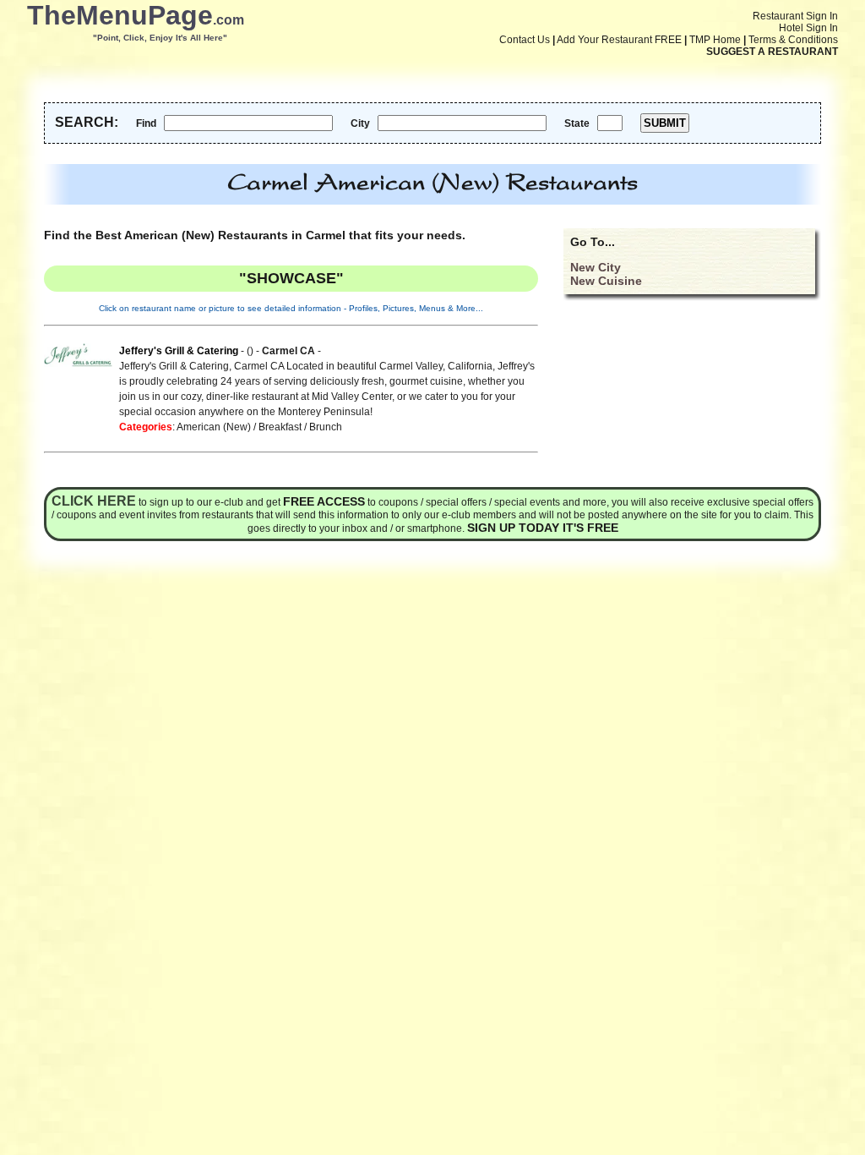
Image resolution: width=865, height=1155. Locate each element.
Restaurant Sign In (795, 16)
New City (595, 267)
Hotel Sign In (808, 28)
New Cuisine (606, 280)
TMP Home (715, 40)
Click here (94, 501)
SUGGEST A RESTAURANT (772, 51)
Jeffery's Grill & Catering (178, 351)
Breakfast (280, 427)
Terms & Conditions (793, 40)
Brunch (325, 427)
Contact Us (524, 40)
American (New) (214, 427)
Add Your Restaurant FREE (619, 40)
